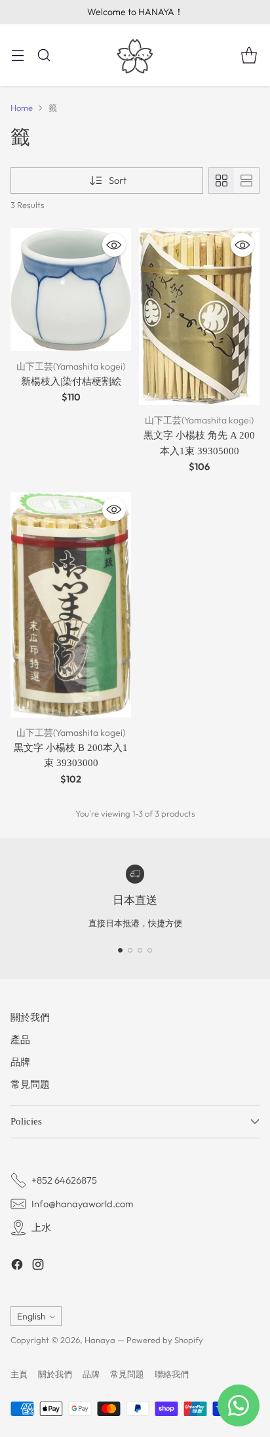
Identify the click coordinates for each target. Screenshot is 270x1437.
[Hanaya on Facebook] (17, 1266)
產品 (20, 1039)
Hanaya (100, 1340)
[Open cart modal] (248, 54)
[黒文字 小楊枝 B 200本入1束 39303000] (70, 605)
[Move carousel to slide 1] (120, 950)
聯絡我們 (172, 1374)
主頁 (19, 1374)
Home (21, 107)
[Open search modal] (43, 54)
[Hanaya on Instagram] (38, 1266)
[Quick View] (114, 245)
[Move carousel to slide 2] (130, 950)
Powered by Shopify (164, 1340)
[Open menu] (17, 54)
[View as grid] (221, 180)
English (31, 1316)
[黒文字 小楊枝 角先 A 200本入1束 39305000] (199, 316)
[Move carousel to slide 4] (149, 950)
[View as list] (246, 180)
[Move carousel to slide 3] (140, 950)
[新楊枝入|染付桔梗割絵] (70, 289)
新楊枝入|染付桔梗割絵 (71, 381)
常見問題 (30, 1084)
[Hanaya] (135, 55)
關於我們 (30, 1017)
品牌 (20, 1062)
